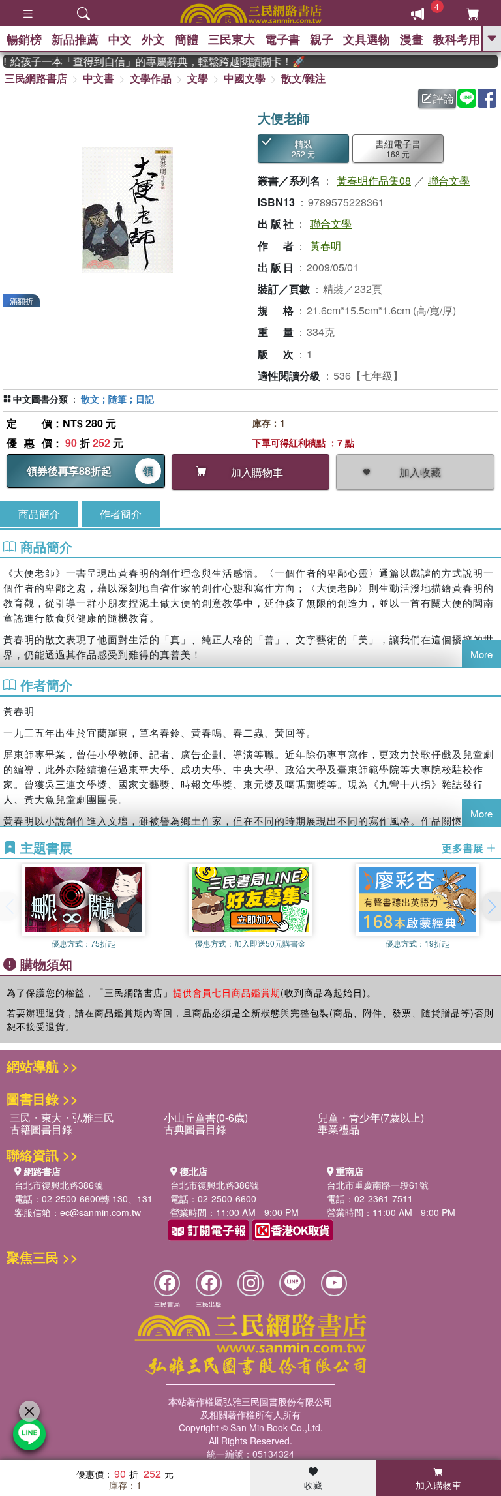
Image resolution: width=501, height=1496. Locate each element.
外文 (153, 39)
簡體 (186, 39)
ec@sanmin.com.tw (100, 1212)
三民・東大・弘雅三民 (62, 1117)
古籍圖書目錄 (41, 1129)
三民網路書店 (36, 77)
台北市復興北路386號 (58, 1184)
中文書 (98, 77)
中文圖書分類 (40, 398)
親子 (321, 39)
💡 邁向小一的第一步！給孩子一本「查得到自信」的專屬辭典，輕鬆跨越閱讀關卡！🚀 (143, 61)
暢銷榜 (24, 39)
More (481, 654)
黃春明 (325, 245)
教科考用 (456, 39)
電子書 (282, 39)
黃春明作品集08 (374, 180)
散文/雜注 (303, 77)
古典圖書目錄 (195, 1129)
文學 (197, 77)
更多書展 (464, 848)
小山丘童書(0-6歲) (206, 1117)
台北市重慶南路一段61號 (378, 1184)
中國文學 (245, 77)
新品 (75, 39)
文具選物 (366, 39)
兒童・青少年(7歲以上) (371, 1117)
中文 (120, 39)
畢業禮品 (338, 1129)
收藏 (313, 1484)
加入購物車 (438, 1484)
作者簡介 (121, 513)
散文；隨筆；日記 (117, 398)
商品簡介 (39, 513)
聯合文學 (449, 180)
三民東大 (231, 39)
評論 (443, 98)
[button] (491, 906)
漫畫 (411, 39)
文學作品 (151, 77)
